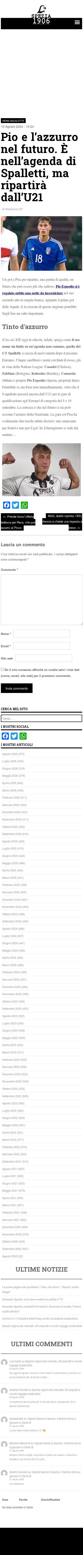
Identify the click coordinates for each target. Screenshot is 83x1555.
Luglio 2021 (9, 1176)
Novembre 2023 (12, 994)
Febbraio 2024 (11, 972)
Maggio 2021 (10, 1190)
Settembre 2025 (11, 834)
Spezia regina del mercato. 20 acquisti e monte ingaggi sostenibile (42, 1326)
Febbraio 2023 (11, 1059)
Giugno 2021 (10, 1183)
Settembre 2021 (11, 1161)
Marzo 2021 (9, 1205)
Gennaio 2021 (10, 1220)
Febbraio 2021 (11, 1212)
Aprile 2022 (9, 1132)
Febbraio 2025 (11, 885)
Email (6, 646)
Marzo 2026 (9, 790)
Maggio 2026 (10, 775)
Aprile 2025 (9, 870)
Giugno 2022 (10, 1118)
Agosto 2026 (9, 754)
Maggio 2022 (10, 1125)
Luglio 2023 (9, 1023)
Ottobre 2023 (10, 1001)
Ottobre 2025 (10, 827)
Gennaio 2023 (10, 1067)
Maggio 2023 (10, 1038)
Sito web (7, 658)
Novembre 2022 (12, 1081)
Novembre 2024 (12, 906)
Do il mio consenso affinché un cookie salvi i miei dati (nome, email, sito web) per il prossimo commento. (40, 673)
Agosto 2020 (9, 1256)
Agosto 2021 (9, 1169)
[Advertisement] (41, 71)
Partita (23, 1500)
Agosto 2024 (9, 928)
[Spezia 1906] (41, 25)
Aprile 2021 (9, 1198)
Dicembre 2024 (11, 899)
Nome (6, 634)
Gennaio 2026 (10, 805)
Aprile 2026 (9, 783)
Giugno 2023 (10, 1030)
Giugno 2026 (10, 768)
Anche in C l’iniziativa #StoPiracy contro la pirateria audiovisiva (40, 1318)
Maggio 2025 (10, 863)
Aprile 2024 (9, 957)
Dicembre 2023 (11, 987)
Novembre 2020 (12, 1234)
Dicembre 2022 (11, 1074)
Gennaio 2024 (10, 979)
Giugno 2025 (10, 856)
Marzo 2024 (9, 965)
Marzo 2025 (9, 877)
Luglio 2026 (9, 761)
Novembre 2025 (12, 819)
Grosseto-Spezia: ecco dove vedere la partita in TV (32, 1299)
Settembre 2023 (11, 1008)
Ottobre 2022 (10, 1088)
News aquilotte (13, 120)
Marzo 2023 (9, 1052)
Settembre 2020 (11, 1249)
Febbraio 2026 (11, 797)
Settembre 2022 (11, 1096)
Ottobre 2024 (10, 914)
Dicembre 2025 (11, 812)
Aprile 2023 (9, 1045)
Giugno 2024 (10, 943)
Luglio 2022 (9, 1110)
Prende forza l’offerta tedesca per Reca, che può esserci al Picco (18, 522)
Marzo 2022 (9, 1139)
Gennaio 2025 (10, 892)
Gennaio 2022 (10, 1154)
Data (5, 1500)
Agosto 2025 (9, 841)
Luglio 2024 (9, 936)
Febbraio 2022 (11, 1147)
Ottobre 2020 (10, 1241)
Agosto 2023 (9, 1016)
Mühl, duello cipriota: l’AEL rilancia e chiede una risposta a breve (62, 521)
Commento (9, 569)
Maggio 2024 (10, 950)
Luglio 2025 (9, 848)
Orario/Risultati (50, 1500)
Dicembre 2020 (11, 1227)
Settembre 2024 (11, 921)
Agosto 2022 (9, 1103)
